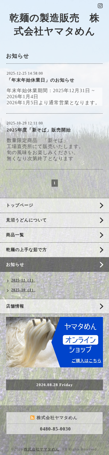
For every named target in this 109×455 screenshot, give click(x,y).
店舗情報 (15, 306)
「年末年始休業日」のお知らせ (40, 80)
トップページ (19, 205)
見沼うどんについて (26, 220)
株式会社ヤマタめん (41, 449)
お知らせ (15, 264)
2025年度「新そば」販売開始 (39, 129)
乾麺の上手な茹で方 (26, 249)
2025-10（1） (23, 290)
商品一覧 (15, 235)
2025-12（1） (23, 280)
